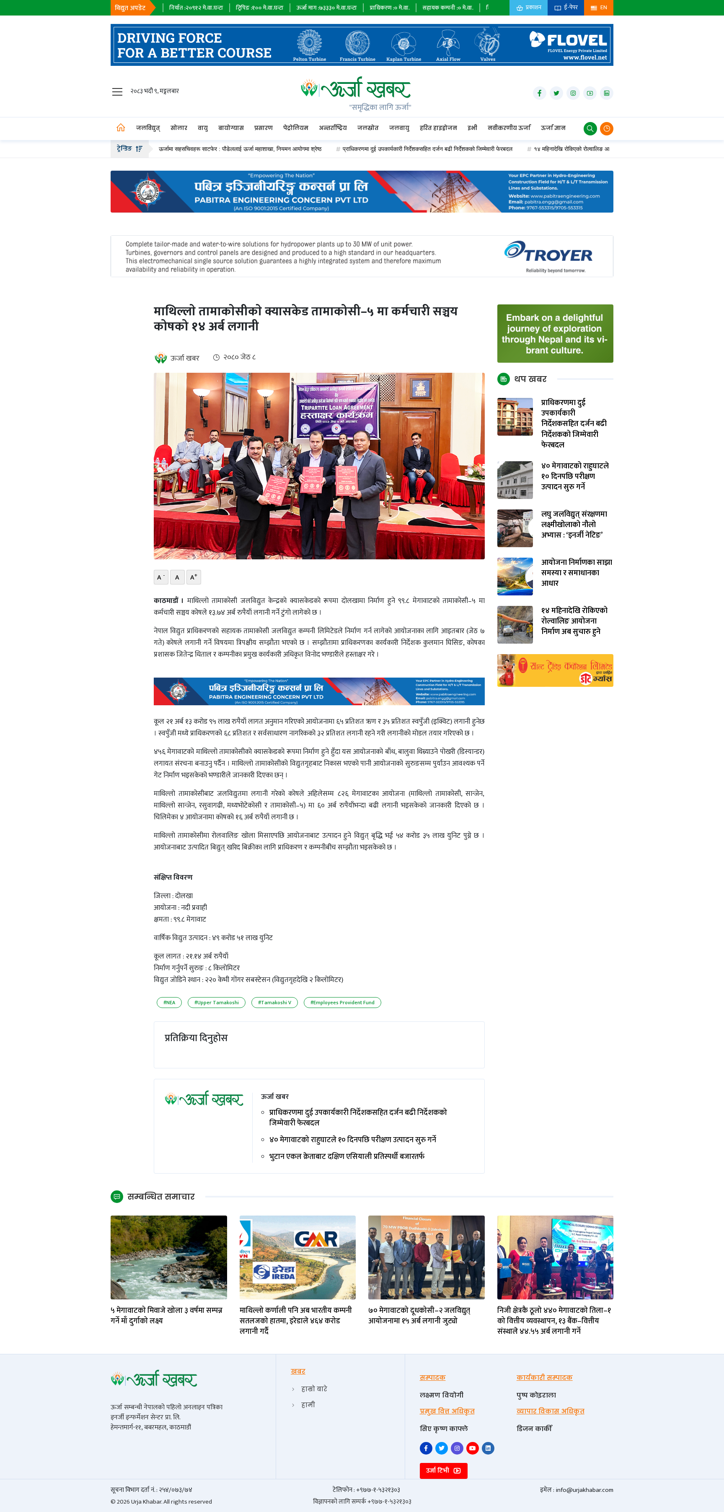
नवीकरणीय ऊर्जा (509, 128)
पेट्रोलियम (295, 128)
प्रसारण (263, 128)
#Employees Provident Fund (342, 1002)
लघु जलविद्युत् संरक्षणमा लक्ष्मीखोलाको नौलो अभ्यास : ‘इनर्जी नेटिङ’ (574, 525)
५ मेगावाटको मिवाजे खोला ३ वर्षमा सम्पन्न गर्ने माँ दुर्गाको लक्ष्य (166, 1316)
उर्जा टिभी (438, 1470)
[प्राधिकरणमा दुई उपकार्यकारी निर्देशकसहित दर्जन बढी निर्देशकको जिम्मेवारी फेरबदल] (515, 416)
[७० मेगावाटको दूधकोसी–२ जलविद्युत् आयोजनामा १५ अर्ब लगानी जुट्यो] (426, 1257)
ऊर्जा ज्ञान (553, 128)
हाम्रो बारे (314, 1389)
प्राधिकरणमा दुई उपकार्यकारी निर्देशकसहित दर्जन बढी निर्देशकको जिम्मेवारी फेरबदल (373, 148)
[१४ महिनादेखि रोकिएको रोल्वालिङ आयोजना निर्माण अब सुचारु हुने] (515, 624)
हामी (308, 1404)
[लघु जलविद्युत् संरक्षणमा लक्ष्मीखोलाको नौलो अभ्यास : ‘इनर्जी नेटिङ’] (515, 528)
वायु (203, 128)
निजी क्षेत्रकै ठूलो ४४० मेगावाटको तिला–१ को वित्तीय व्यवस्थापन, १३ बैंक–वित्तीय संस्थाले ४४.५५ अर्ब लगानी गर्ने (554, 1322)
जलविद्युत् (148, 128)
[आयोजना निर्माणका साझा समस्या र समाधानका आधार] (515, 576)
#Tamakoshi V (274, 1002)
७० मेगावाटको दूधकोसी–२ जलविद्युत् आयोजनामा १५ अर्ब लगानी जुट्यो (419, 1316)
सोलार (179, 128)
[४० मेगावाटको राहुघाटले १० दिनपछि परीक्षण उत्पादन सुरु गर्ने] (515, 480)
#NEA (169, 1002)
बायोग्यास (231, 128)
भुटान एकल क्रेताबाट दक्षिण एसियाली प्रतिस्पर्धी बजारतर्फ (346, 1157)
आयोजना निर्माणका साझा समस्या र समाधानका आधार (576, 574)
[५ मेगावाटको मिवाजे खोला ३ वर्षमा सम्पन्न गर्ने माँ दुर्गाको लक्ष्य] (169, 1257)
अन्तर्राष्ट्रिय (333, 128)
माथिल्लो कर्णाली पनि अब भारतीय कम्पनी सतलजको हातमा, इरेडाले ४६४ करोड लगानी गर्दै (296, 1322)
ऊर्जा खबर (185, 358)
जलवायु (399, 128)
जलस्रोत (368, 128)
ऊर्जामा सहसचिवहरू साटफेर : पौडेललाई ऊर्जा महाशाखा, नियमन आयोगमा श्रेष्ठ (186, 148)
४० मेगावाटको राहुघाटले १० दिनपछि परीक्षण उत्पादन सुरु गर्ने (352, 1140)
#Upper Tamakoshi (216, 1002)
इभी (472, 128)
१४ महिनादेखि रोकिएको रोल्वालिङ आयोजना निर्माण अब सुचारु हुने (547, 148)
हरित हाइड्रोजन (438, 128)
